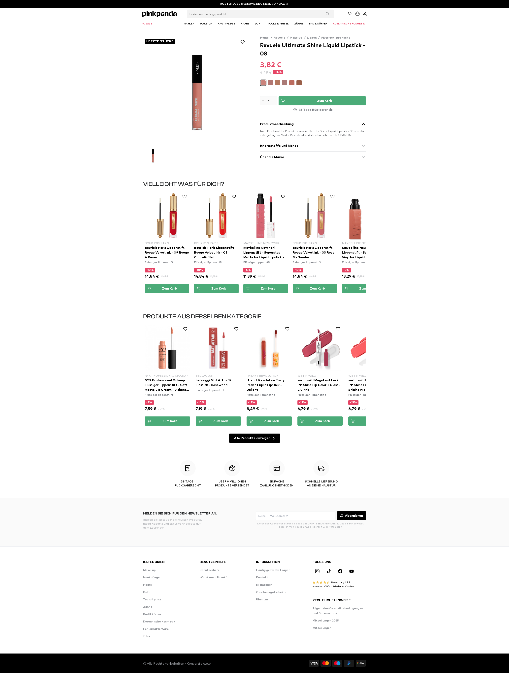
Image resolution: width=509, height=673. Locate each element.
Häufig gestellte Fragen (273, 570)
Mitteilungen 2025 (326, 620)
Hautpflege (151, 577)
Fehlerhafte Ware (156, 629)
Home (266, 37)
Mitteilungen (322, 628)
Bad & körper (152, 614)
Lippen (312, 37)
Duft (146, 592)
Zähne (147, 607)
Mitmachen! (264, 585)
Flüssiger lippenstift (335, 37)
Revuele (279, 37)
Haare (147, 585)
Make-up (296, 37)
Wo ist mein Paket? (213, 577)
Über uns (262, 599)
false (146, 636)
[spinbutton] (268, 100)
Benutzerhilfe (210, 570)
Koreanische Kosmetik (159, 621)
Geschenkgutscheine (271, 592)
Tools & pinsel (152, 599)
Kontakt (262, 577)
